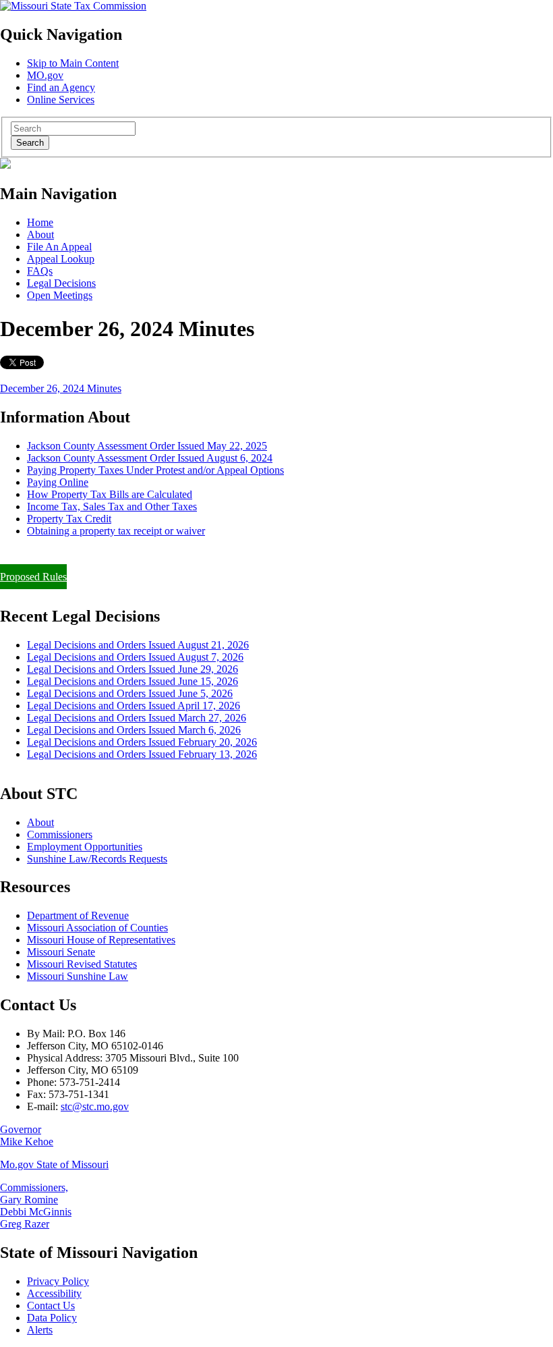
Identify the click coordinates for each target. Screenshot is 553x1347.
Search (30, 143)
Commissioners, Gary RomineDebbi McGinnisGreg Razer (35, 1206)
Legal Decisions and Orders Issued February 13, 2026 (142, 754)
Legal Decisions (61, 283)
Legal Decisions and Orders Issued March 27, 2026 (136, 717)
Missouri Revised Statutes (82, 964)
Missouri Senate (61, 952)
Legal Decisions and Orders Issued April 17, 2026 (133, 705)
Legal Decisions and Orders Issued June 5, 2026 (130, 693)
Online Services (60, 99)
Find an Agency (61, 87)
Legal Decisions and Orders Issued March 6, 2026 (134, 730)
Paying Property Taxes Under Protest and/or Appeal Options (155, 470)
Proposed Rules (33, 576)
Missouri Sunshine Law (77, 976)
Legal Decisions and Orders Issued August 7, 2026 (135, 657)
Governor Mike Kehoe (26, 1135)
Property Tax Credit (69, 518)
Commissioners (59, 834)
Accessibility (54, 1293)
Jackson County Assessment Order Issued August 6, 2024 (149, 458)
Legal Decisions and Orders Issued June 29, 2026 (132, 669)
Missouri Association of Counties (97, 927)
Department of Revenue (78, 915)
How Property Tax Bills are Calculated (109, 494)
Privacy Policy (58, 1281)
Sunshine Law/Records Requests (97, 858)
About (40, 234)
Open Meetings (59, 295)
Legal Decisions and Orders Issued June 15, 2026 (132, 681)
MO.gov (45, 75)
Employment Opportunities (84, 846)
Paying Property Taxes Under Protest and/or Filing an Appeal (130, 553)
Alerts (40, 1330)
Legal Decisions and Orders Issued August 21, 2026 (138, 645)
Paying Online (57, 482)
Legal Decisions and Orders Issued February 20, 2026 (142, 742)
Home (40, 222)
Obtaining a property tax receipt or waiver (116, 531)
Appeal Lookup (60, 259)
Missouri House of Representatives (101, 939)
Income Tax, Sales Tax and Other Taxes (112, 506)
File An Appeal (59, 246)
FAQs (40, 271)
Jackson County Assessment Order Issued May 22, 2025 (147, 445)
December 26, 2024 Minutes (60, 388)
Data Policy (52, 1317)
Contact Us (51, 1305)
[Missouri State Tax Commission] (73, 5)
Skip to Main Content (73, 63)
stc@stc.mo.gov (95, 1106)
